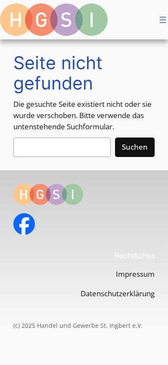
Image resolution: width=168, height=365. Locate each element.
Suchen (135, 147)
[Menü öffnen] (163, 20)
